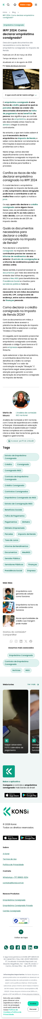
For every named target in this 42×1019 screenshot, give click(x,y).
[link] (21, 16)
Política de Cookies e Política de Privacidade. (12, 1012)
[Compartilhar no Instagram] (16, 641)
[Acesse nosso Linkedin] (30, 947)
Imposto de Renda (27, 534)
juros (5, 199)
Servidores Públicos (14, 564)
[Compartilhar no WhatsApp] (11, 641)
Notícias (16, 670)
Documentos (11, 552)
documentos (8, 272)
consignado (8, 250)
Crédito (8, 464)
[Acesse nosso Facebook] (18, 947)
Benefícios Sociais (13, 509)
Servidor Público (12, 558)
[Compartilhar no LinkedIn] (21, 641)
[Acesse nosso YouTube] (36, 947)
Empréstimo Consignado (21, 655)
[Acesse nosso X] (23, 947)
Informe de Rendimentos (16, 546)
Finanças (32, 564)
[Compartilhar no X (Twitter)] (25, 641)
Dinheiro (26, 522)
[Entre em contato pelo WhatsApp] (6, 947)
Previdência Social (11, 281)
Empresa (31, 570)
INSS (28, 670)
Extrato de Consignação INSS (18, 503)
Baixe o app (25, 5)
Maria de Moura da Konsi (16, 66)
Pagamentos (11, 522)
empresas (12, 347)
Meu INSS (14, 278)
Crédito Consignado (14, 485)
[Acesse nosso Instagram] (12, 947)
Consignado (23, 464)
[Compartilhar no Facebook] (30, 641)
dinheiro (6, 124)
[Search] (8, 4)
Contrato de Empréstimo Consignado (16, 478)
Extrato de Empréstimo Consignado (15, 457)
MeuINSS (26, 552)
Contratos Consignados (16, 491)
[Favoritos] (15, 4)
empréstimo (20, 119)
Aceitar (33, 1003)
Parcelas (9, 534)
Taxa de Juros (11, 540)
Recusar (33, 1009)
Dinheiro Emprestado (15, 528)
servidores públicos (12, 284)
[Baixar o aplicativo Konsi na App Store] (12, 795)
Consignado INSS (13, 470)
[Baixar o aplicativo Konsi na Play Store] (30, 795)
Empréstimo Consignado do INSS (20, 497)
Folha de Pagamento (14, 516)
